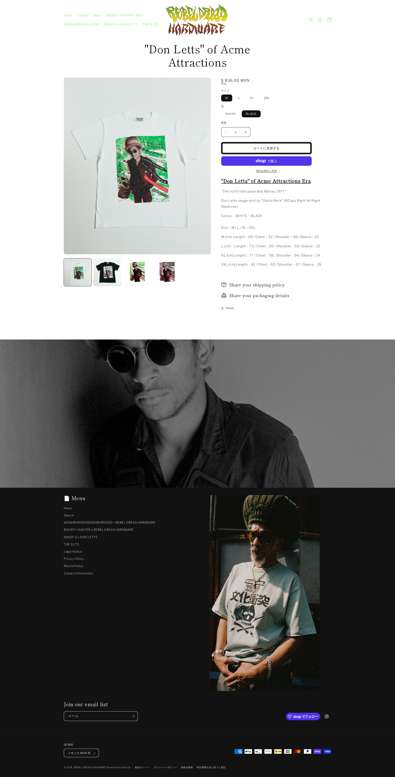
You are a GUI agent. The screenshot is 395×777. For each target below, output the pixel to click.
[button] (311, 19)
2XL (267, 98)
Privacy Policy (74, 558)
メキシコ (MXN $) (79, 753)
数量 (224, 122)
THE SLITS (71, 544)
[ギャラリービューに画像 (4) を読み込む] (167, 272)
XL (253, 99)
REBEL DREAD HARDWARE (90, 767)
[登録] (133, 716)
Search (69, 515)
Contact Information (78, 573)
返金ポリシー (142, 767)
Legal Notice (73, 551)
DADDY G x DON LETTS (80, 537)
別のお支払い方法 (266, 170)
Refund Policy (73, 566)
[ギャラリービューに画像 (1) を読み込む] (78, 272)
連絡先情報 (187, 767)
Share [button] (230, 308)
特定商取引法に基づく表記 (211, 767)
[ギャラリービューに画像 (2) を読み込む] (107, 272)
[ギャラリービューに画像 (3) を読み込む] (137, 272)
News (68, 508)
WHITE (232, 114)
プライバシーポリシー (165, 767)
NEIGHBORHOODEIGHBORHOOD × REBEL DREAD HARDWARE (110, 522)
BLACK (251, 114)
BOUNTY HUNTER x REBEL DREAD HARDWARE (99, 529)
